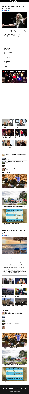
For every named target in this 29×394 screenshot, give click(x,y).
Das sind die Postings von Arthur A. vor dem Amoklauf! (12, 323)
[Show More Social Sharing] (9, 10)
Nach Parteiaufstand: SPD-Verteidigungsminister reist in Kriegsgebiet (6, 286)
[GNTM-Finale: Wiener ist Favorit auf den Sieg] (21, 132)
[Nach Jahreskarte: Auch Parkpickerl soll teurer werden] (14, 216)
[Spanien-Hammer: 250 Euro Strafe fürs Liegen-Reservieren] (14, 245)
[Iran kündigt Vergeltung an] (21, 281)
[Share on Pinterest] (5, 10)
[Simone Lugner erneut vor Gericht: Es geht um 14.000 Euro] (8, 122)
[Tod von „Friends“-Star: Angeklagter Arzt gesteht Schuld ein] (21, 122)
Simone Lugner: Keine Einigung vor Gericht (8, 147)
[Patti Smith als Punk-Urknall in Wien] (14, 20)
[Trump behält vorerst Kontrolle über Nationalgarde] (21, 291)
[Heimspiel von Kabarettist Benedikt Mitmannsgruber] (3, 169)
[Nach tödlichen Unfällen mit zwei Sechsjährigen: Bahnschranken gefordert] (14, 198)
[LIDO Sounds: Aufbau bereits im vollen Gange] (14, 181)
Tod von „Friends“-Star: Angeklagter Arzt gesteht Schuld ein (21, 127)
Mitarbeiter (5, 8)
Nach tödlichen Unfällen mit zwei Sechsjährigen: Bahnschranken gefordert (14, 206)
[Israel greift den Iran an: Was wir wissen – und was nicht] (21, 301)
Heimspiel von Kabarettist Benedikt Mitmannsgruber (12, 168)
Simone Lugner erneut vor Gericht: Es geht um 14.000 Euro (8, 127)
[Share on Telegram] (8, 10)
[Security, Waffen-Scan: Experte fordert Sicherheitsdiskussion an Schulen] (3, 162)
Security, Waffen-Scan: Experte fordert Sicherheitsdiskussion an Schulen (14, 161)
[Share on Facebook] (2, 10)
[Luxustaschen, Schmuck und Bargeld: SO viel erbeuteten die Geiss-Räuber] (21, 143)
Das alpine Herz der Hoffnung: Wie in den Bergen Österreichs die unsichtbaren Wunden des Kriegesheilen (15, 158)
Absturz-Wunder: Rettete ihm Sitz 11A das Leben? (8, 306)
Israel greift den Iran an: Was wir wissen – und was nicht (21, 306)
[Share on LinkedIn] (6, 10)
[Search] (26, 1)
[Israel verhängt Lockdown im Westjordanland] (8, 291)
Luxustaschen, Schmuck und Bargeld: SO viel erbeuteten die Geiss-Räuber (20, 147)
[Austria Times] (14, 1)
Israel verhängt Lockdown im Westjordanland (6, 296)
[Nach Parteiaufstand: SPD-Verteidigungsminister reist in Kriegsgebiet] (8, 281)
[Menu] (2, 1)
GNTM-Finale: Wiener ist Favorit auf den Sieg (20, 137)
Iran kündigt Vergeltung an (19, 285)
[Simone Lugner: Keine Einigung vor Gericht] (8, 143)
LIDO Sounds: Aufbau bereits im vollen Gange (10, 189)
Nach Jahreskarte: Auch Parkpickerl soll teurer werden (11, 223)
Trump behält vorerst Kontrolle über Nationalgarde (20, 296)
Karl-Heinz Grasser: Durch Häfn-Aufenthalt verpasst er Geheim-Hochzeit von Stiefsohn (8, 137)
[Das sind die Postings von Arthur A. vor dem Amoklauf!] (3, 166)
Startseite (3, 3)
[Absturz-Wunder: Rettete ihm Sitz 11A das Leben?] (8, 301)
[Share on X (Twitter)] (4, 10)
